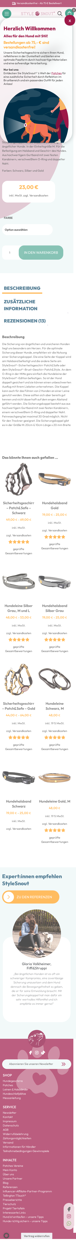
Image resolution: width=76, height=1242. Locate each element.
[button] (6, 1235)
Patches (56, 73)
